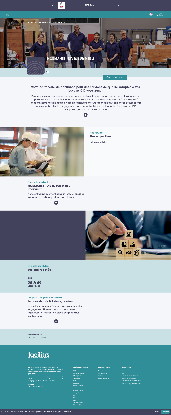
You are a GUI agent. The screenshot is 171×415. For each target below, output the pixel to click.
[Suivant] (118, 5)
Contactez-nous (114, 77)
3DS (74, 371)
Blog (123, 371)
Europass (76, 383)
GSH (74, 398)
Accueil (30, 22)
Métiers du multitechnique (130, 376)
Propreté (38, 22)
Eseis (74, 380)
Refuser (156, 412)
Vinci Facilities (77, 405)
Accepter (165, 412)
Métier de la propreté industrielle (132, 380)
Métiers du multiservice (129, 378)
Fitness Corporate (78, 385)
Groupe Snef (77, 393)
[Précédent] (52, 5)
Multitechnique (102, 373)
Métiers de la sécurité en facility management (131, 384)
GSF (74, 395)
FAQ (123, 373)
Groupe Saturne (78, 390)
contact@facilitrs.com (35, 386)
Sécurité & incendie (103, 378)
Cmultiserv (76, 378)
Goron (75, 388)
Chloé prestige (77, 376)
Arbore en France (78, 373)
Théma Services (78, 402)
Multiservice (101, 371)
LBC (74, 400)
